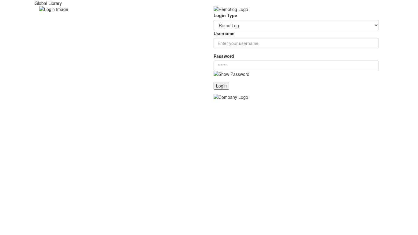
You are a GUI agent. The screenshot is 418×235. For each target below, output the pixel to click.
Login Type (225, 15)
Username (224, 33)
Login (221, 86)
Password (224, 56)
